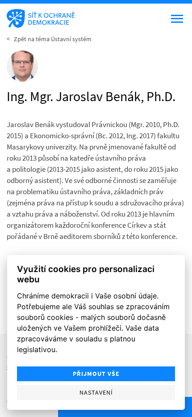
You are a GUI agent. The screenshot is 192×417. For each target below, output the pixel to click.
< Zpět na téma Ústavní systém (49, 39)
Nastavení (96, 392)
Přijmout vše (96, 374)
